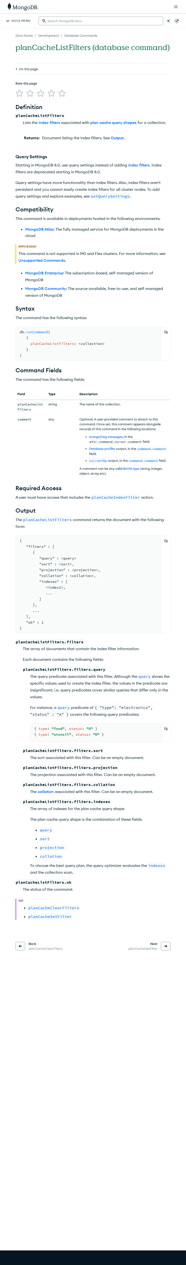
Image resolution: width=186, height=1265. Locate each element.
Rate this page (26, 83)
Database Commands (80, 35)
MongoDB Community (45, 288)
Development (49, 35)
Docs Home (24, 35)
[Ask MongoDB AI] (168, 20)
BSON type (131, 469)
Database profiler (102, 449)
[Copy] (166, 332)
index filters (49, 122)
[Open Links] (175, 7)
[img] (19, 93)
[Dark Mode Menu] (176, 20)
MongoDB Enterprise (44, 272)
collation (46, 791)
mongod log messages (106, 437)
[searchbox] (101, 21)
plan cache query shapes (113, 122)
